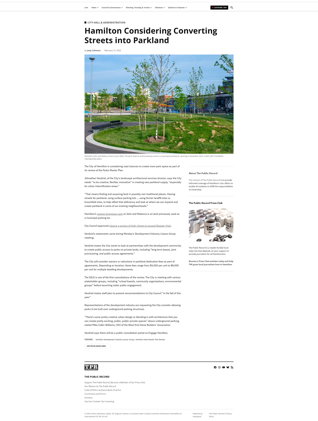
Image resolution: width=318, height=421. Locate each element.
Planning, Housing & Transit (138, 7)
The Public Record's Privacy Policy (220, 415)
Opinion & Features (176, 7)
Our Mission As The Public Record (100, 386)
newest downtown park (110, 214)
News (94, 7)
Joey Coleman (94, 50)
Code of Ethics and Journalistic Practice (102, 390)
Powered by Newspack (197, 415)
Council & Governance (111, 7)
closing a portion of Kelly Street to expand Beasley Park (140, 225)
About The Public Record (203, 173)
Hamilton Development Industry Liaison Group (115, 339)
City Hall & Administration (106, 22)
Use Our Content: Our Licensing (99, 401)
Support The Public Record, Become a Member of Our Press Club (114, 382)
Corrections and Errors (95, 393)
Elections (159, 7)
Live (86, 7)
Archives (88, 397)
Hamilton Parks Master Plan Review (150, 339)
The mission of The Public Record (204, 180)
